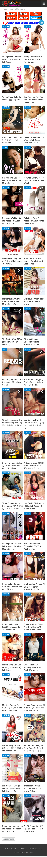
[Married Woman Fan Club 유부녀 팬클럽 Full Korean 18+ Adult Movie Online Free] (12, 687)
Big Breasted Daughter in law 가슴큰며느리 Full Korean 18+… (12, 788)
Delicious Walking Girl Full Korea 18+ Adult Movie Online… (11, 221)
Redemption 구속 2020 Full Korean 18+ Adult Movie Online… (12, 546)
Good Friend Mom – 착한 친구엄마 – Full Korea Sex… (12, 140)
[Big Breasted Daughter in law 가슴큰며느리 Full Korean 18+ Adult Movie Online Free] (12, 768)
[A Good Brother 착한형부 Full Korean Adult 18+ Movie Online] (34, 445)
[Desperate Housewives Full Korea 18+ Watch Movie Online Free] (12, 808)
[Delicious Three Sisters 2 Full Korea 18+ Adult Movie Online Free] (34, 281)
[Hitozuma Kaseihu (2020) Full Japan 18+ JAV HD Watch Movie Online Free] (12, 607)
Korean (6, 26)
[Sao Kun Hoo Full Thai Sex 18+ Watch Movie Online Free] (34, 79)
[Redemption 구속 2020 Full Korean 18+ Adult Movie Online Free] (12, 526)
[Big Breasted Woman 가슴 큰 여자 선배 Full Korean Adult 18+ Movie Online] (34, 566)
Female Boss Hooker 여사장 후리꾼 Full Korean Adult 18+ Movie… (34, 708)
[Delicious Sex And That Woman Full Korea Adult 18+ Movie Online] (34, 120)
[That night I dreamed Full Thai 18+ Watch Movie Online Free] (34, 768)
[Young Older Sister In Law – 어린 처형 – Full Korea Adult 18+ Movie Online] (12, 79)
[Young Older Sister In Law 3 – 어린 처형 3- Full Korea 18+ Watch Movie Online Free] (12, 39)
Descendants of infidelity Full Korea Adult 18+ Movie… (32, 667)
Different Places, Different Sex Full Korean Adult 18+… (32, 342)
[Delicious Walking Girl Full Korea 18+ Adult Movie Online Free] (12, 200)
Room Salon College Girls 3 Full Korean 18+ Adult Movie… (12, 586)
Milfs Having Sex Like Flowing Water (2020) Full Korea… (11, 667)
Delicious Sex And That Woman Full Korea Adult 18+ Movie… (34, 140)
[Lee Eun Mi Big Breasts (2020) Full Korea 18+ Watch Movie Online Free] (34, 485)
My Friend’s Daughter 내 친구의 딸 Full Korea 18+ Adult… (12, 261)
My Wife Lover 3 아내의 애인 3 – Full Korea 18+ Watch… (34, 180)
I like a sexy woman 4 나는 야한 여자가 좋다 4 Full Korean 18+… (12, 748)
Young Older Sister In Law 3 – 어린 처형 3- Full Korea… (11, 59)
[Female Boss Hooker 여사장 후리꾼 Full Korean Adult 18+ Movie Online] (34, 687)
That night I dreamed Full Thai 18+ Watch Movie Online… (33, 788)
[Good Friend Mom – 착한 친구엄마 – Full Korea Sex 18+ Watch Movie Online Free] (12, 120)
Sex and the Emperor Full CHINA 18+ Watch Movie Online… (11, 180)
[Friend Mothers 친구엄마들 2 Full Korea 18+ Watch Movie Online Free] (34, 607)
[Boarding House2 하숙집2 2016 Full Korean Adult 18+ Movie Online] (12, 445)
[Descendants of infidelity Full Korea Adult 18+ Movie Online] (34, 647)
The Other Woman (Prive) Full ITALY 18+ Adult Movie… (33, 546)
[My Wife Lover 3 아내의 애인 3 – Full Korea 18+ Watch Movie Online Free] (34, 160)
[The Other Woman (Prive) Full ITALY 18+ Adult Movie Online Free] (34, 526)
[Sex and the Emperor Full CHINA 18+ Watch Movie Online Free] (12, 160)
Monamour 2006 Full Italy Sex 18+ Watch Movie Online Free (11, 301)
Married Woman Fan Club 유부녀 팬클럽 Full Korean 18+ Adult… (12, 708)
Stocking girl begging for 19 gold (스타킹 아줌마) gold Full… (34, 382)
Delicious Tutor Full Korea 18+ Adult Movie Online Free (34, 221)
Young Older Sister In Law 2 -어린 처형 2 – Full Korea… (33, 59)
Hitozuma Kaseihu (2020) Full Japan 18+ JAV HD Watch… (11, 627)
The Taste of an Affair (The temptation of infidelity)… (12, 342)
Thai (26, 67)
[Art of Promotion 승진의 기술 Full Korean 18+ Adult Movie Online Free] (34, 808)
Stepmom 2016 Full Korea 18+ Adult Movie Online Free (34, 261)
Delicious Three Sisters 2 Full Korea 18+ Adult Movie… (34, 301)
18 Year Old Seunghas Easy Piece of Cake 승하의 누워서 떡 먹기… (34, 748)
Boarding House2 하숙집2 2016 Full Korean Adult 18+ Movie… (12, 465)
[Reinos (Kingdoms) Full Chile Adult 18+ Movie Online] (12, 362)
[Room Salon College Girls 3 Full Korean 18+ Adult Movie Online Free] (12, 566)
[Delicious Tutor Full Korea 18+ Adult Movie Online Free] (34, 200)
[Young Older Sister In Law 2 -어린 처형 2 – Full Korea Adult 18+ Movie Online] (34, 39)
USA (4, 349)
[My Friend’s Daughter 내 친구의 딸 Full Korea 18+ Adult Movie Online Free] (12, 241)
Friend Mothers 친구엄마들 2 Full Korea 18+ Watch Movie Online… (34, 627)
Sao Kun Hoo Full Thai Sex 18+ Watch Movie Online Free (33, 100)
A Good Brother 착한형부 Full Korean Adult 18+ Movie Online (34, 465)
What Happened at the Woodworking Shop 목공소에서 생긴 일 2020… (12, 422)
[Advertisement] (23, 839)
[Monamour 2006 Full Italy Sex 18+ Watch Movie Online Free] (12, 281)
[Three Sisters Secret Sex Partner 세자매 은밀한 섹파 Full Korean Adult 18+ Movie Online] (12, 485)
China (5, 147)
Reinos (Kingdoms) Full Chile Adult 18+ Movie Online (12, 382)
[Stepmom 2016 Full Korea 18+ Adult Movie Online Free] (34, 241)
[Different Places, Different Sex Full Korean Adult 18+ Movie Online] (34, 321)
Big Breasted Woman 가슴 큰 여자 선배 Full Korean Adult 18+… (34, 586)
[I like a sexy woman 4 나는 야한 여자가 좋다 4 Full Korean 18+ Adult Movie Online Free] (12, 728)
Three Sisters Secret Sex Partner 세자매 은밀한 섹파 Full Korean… (12, 506)
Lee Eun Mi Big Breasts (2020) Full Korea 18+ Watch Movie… (34, 506)
